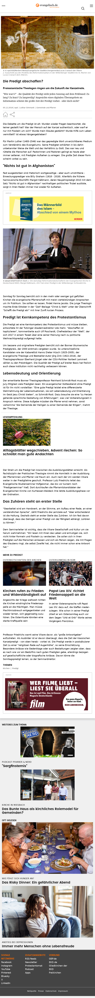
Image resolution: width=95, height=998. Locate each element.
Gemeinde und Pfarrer (46, 108)
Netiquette (31, 991)
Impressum (63, 991)
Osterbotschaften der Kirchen (22, 560)
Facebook (6, 962)
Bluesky (5, 976)
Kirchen (6, 668)
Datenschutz (51, 991)
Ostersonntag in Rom (62, 560)
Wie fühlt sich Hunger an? (18, 878)
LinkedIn (5, 983)
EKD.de (53, 962)
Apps (27, 972)
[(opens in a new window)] (46, 208)
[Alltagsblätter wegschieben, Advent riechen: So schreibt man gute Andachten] (47, 432)
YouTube (5, 969)
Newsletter (31, 962)
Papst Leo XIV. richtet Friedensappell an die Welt (67, 594)
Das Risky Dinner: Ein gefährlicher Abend (36, 882)
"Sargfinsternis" (14, 766)
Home (5, 114)
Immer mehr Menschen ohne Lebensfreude (38, 946)
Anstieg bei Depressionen (17, 942)
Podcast (29, 969)
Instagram (6, 965)
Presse (41, 991)
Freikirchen (55, 972)
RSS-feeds (30, 958)
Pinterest (6, 972)
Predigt (15, 668)
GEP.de (53, 958)
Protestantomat (33, 965)
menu (3, 5)
